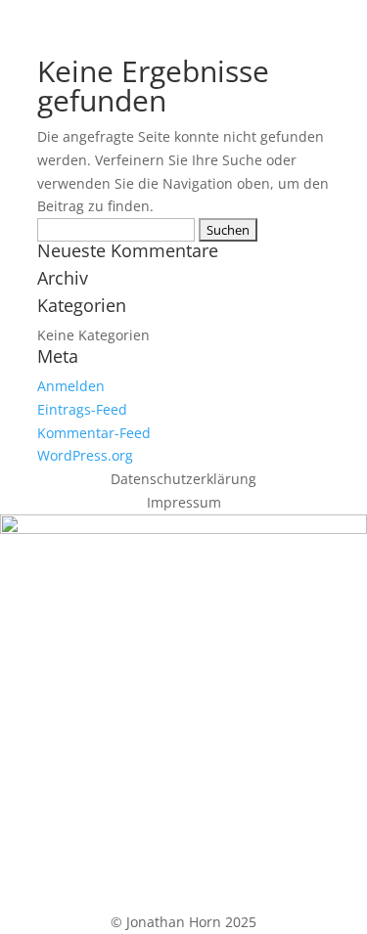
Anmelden (71, 386)
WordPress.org (85, 455)
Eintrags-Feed (82, 409)
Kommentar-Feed (94, 432)
